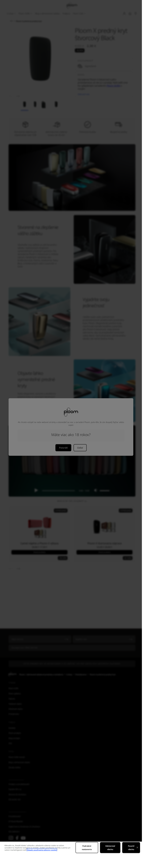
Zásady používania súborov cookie (42, 850)
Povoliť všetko (131, 848)
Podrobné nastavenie (87, 848)
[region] (71, 848)
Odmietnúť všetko (110, 848)
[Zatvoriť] (137, 847)
